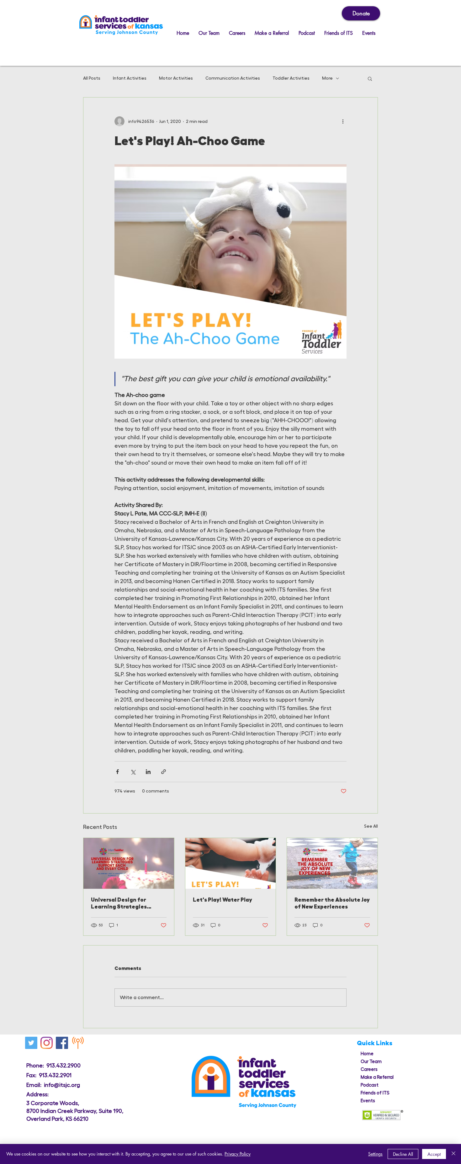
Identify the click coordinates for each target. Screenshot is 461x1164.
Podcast (370, 1085)
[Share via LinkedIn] (148, 772)
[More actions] (343, 121)
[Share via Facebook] (117, 772)
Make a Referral (377, 1077)
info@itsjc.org (62, 1085)
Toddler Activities (291, 78)
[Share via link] (164, 772)
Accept (434, 1154)
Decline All (403, 1154)
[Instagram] (46, 1043)
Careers (369, 1069)
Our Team (371, 1061)
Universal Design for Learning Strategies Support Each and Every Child (123, 903)
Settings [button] (375, 1154)
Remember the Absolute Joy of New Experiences (332, 903)
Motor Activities (176, 78)
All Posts (91, 78)
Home (367, 1053)
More (327, 78)
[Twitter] (31, 1043)
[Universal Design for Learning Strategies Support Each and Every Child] (128, 863)
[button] (370, 78)
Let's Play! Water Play (222, 900)
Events (368, 1100)
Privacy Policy (238, 1154)
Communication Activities (232, 78)
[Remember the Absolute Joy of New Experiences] (332, 863)
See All (371, 826)
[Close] (453, 1154)
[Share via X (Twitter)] (133, 772)
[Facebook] (62, 1043)
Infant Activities (129, 78)
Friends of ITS (375, 1093)
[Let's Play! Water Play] (230, 863)
